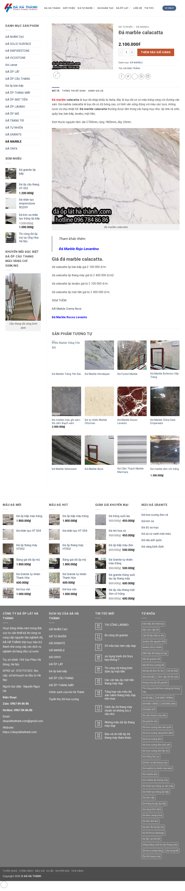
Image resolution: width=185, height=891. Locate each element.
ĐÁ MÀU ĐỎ (149, 709)
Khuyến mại (62, 871)
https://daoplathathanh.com (20, 732)
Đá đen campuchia (152, 815)
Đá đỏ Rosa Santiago (153, 832)
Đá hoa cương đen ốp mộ (156, 750)
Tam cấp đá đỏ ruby (168, 676)
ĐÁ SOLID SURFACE (18, 44)
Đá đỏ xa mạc (150, 527)
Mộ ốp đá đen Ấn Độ (153, 670)
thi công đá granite (116, 635)
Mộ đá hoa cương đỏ (153, 665)
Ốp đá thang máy (151, 856)
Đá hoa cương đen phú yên (156, 744)
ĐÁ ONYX (11, 148)
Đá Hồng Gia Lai (151, 756)
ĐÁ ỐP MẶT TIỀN (16, 99)
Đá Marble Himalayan (97, 374)
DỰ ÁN (50, 871)
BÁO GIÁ (40, 871)
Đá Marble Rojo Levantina (78, 249)
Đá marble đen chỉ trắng (164, 469)
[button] (56, 75)
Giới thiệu (69, 8)
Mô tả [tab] (55, 90)
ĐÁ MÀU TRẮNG (131, 68)
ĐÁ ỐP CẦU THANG (17, 79)
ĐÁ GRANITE (13, 134)
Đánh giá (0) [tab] (96, 90)
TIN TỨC (149, 8)
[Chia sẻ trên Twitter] (128, 76)
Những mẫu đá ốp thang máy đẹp (120, 724)
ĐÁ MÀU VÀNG (150, 703)
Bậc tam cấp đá (151, 629)
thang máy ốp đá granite (155, 682)
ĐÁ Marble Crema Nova (66, 308)
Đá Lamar (11, 65)
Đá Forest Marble (127, 374)
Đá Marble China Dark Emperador (162, 421)
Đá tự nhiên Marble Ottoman (96, 421)
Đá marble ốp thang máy (155, 780)
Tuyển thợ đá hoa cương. (64, 699)
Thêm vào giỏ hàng (156, 52)
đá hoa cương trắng (153, 850)
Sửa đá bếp (148, 676)
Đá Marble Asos (94, 469)
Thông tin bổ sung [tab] (74, 90)
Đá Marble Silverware (64, 469)
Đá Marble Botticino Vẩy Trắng (164, 375)
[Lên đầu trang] (3, 884)
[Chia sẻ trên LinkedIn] (148, 76)
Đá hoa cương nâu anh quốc (157, 727)
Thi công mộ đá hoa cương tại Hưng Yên (161, 690)
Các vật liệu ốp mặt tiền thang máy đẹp (119, 681)
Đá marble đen (150, 774)
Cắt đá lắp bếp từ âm (153, 635)
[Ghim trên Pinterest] (141, 76)
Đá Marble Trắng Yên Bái (66, 374)
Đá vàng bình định (152, 546)
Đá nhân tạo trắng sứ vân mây (158, 786)
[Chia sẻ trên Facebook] (122, 76)
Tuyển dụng (10, 871)
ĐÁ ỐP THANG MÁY (17, 92)
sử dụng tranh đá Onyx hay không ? (119, 658)
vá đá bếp (148, 697)
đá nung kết (172, 850)
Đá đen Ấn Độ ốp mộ (153, 827)
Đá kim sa (147, 521)
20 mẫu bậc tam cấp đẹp (120, 645)
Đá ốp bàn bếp (14, 85)
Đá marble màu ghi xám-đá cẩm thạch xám (66, 421)
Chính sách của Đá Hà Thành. (67, 692)
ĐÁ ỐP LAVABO (15, 106)
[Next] (65, 73)
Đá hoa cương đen (152, 739)
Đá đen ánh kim (150, 821)
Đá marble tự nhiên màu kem (157, 768)
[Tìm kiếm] (180, 9)
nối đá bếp (172, 670)
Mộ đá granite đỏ (151, 659)
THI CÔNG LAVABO (117, 625)
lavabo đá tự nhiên (152, 647)
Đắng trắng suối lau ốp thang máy (160, 844)
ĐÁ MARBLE (13, 141)
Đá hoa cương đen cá (154, 515)
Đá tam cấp (148, 797)
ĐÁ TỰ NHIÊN (85, 8)
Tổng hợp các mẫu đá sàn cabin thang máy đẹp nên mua (120, 695)
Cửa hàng (77, 871)
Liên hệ (137, 8)
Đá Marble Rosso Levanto (127, 421)
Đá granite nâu (150, 721)
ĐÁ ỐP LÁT (122, 8)
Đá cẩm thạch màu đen (154, 715)
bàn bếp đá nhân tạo (153, 623)
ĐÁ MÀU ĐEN (169, 703)
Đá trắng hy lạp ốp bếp (154, 803)
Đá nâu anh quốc (151, 540)
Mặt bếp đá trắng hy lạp (155, 653)
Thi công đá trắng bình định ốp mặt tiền (118, 669)
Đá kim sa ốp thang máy (155, 762)
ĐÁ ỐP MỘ (12, 113)
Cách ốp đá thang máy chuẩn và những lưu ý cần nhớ (118, 710)
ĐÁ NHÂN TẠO (106, 8)
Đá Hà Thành (52, 8)
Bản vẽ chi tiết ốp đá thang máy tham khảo (118, 735)
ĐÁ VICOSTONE (15, 58)
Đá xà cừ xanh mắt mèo (156, 534)
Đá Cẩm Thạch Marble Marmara (130, 470)
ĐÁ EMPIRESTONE (17, 50)
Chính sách (26, 871)
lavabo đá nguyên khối (154, 641)
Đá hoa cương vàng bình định (158, 733)
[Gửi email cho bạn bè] (135, 76)
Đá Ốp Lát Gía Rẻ (151, 838)
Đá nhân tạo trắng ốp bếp (156, 791)
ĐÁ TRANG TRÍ (14, 120)
